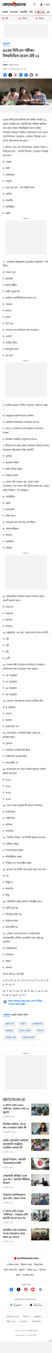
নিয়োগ (23, 1023)
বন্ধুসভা (22, 1269)
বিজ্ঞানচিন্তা (38, 1264)
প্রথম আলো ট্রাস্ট (10, 1269)
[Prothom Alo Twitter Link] (20, 1290)
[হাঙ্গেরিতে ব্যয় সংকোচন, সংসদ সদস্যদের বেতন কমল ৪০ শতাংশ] (40, 1235)
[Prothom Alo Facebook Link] (12, 1290)
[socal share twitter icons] (10, 76)
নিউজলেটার (36, 1321)
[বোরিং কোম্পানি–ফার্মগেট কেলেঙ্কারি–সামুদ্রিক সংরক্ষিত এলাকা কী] (40, 1146)
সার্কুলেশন (37, 1316)
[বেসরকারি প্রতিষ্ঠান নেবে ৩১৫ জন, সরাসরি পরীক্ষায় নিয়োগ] (40, 1181)
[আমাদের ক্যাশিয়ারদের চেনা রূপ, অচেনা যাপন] (40, 1199)
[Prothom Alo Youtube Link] (34, 1290)
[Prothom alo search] (34, 4)
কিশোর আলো (26, 1264)
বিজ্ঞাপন (26, 1316)
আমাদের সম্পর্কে (12, 1316)
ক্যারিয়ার (9, 1030)
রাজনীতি (23, 12)
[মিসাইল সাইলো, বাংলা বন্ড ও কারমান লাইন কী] (40, 1129)
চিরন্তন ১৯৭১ (32, 1269)
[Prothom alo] (14, 4)
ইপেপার (43, 1269)
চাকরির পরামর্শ (28, 1037)
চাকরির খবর (11, 1037)
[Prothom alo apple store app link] (36, 1305)
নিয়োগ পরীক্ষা (25, 1030)
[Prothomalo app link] (16, 1305)
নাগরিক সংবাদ (13, 1264)
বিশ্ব (31, 12)
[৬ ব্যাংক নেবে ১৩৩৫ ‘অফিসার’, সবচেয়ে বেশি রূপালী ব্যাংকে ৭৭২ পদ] (40, 1216)
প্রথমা (18, 1275)
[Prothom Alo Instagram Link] (27, 1290)
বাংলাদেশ (14, 12)
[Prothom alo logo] (26, 1259)
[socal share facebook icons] (5, 76)
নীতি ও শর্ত (11, 1321)
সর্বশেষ (5, 12)
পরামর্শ (6, 44)
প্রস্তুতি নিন (10, 1023)
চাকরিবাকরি (37, 1023)
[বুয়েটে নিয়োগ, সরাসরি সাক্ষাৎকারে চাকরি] (40, 1164)
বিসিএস (40, 1030)
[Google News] (40, 1290)
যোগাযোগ (23, 1321)
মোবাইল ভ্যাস (28, 1275)
